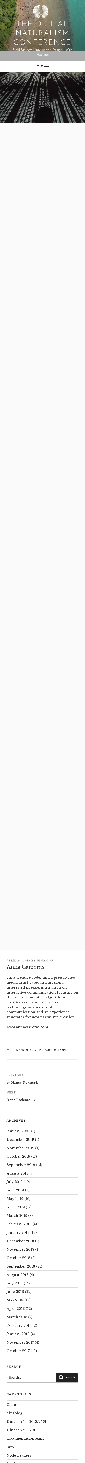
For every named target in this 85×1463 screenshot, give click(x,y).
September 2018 (21, 1266)
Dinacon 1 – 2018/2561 (26, 1421)
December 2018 (20, 1241)
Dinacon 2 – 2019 (22, 1430)
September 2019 (21, 1165)
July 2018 (15, 1283)
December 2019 (20, 1139)
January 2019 (18, 1232)
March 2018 (17, 1317)
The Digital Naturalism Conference (42, 34)
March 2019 (17, 1216)
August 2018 (17, 1275)
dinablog (14, 1413)
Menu (45, 66)
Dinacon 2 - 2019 (27, 1050)
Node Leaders (19, 1455)
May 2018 (15, 1300)
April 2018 (16, 1309)
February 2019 (19, 1224)
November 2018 (20, 1249)
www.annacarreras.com (27, 1027)
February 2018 (19, 1325)
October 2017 (18, 1351)
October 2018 (18, 1258)
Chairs (12, 1405)
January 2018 (18, 1334)
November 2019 (20, 1148)
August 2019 (17, 1173)
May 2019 (15, 1199)
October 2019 (18, 1156)
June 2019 (15, 1190)
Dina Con (45, 960)
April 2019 (16, 1207)
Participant (55, 1050)
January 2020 (18, 1131)
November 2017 (20, 1342)
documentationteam (25, 1438)
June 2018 (15, 1292)
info (10, 1447)
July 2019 (15, 1182)
